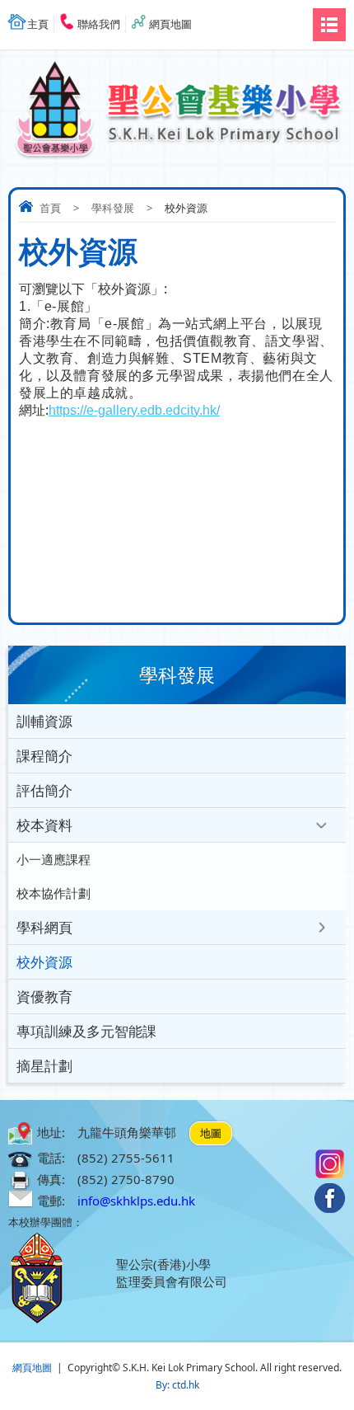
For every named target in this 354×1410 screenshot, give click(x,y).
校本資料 (44, 824)
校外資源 (44, 961)
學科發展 (112, 207)
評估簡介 (44, 790)
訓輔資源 (44, 721)
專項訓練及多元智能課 (86, 1031)
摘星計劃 (44, 1065)
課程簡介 (44, 755)
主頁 (38, 23)
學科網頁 (44, 927)
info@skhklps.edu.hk (136, 1200)
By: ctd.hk (177, 1385)
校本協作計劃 (53, 893)
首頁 (50, 207)
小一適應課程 (53, 859)
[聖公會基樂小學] (177, 102)
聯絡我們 (98, 23)
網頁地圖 (170, 23)
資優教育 (44, 996)
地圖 (210, 1133)
